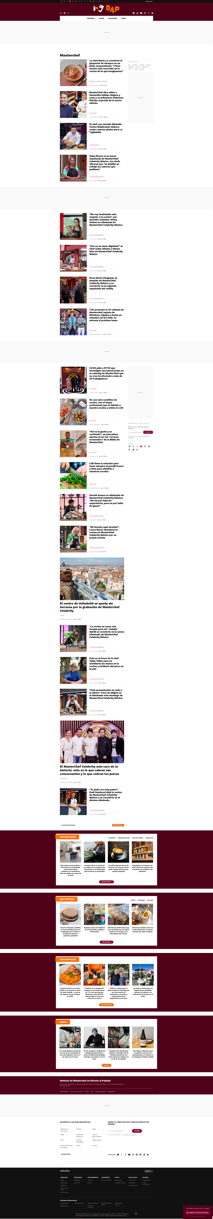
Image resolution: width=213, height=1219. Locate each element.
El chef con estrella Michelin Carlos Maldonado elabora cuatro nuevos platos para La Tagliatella (105, 128)
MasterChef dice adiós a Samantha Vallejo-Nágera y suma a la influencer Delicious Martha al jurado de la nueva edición (106, 97)
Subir (147, 1171)
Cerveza (138, 67)
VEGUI (123, 18)
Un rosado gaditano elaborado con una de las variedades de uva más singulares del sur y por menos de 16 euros (70, 1054)
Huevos (94, 1145)
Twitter (133, 446)
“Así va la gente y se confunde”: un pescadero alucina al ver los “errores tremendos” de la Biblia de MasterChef (104, 437)
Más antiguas (118, 825)
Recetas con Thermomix (76, 1091)
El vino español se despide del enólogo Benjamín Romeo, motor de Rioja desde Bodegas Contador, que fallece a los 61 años (94, 1055)
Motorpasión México (118, 1204)
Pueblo (149, 65)
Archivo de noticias (69, 825)
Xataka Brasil (64, 1206)
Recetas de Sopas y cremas (98, 81)
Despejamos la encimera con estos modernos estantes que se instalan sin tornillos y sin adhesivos (142, 868)
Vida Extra (77, 1182)
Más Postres (106, 942)
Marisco (142, 69)
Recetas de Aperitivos (80, 1135)
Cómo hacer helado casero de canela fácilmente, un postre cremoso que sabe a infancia (142, 929)
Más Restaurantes (106, 1004)
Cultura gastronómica (96, 176)
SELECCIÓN (112, 18)
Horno (130, 69)
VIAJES (101, 18)
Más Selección (106, 881)
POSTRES (90, 18)
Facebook (148, 13)
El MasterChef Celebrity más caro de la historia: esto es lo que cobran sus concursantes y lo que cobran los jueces (89, 770)
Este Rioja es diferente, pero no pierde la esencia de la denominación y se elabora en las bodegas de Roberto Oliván (143, 1054)
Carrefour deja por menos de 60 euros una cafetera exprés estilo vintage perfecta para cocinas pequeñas (118, 868)
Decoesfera (132, 1182)
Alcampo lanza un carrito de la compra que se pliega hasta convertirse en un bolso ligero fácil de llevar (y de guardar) (94, 868)
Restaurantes (68, 959)
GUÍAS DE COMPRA (137, 838)
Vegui (94, 1129)
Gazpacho (131, 67)
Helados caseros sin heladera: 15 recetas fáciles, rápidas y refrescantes (94, 929)
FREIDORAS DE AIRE (124, 838)
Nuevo (64, 13)
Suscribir (148, 432)
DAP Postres (67, 899)
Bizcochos (141, 900)
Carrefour (134, 65)
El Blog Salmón (146, 1180)
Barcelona (145, 67)
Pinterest (149, 446)
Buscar (68, 13)
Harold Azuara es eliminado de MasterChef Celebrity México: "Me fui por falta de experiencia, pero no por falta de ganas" (106, 500)
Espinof (90, 1182)
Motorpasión (118, 1180)
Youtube (141, 13)
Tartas (133, 900)
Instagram (145, 13)
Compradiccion (133, 1185)
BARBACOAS (149, 838)
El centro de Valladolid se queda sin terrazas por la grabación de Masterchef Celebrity (89, 607)
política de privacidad (130, 1134)
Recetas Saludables (100, 1091)
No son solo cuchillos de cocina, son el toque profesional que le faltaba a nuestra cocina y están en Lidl (106, 403)
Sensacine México (93, 1203)
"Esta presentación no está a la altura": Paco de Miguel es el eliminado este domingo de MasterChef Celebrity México (106, 694)
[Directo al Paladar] (106, 9)
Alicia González (94, 424)
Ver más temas (65, 1154)
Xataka (62, 1180)
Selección (92, 420)
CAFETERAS (111, 838)
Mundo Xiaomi (64, 1192)
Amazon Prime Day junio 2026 (66, 1146)
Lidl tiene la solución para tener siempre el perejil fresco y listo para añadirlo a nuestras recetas (106, 467)
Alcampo (142, 65)
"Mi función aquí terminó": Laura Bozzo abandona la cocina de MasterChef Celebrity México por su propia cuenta (104, 532)
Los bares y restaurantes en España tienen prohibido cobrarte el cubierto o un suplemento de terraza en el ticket (143, 992)
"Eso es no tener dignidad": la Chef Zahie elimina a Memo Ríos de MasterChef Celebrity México (106, 250)
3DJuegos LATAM (79, 1203)
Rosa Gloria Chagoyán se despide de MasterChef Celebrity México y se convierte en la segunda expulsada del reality (103, 283)
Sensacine (91, 1180)
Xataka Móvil (64, 1182)
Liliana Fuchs (93, 85)
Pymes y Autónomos (145, 1183)
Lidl (129, 65)
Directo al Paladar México (106, 1204)
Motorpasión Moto (120, 1182)
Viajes (62, 615)
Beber (63, 1022)
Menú (60, 13)
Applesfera (63, 1185)
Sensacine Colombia (91, 1206)
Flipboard (129, 449)
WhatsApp (133, 13)
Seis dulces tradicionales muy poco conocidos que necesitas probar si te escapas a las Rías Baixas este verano (118, 930)
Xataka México (64, 1203)
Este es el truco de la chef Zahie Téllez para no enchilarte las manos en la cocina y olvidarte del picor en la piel (106, 663)
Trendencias (132, 1180)
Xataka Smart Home (64, 1188)
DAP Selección (68, 837)
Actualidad (93, 113)
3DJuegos (76, 1180)
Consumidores (94, 145)
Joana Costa (93, 149)
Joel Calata (93, 180)
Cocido (136, 69)
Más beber (106, 1065)
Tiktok (137, 13)
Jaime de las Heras (66, 619)
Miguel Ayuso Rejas (95, 334)
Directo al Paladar (106, 1180)
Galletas (150, 900)
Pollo (92, 1091)
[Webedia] (65, 1171)
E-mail (152, 13)
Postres (87, 1091)
